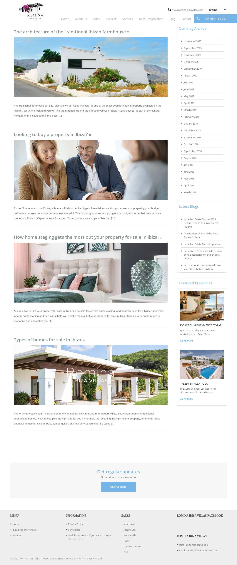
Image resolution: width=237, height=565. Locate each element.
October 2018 (191, 144)
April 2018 (189, 185)
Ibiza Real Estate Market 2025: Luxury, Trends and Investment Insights (201, 223)
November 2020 (192, 55)
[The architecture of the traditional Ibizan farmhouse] (91, 67)
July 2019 (188, 82)
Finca (126, 541)
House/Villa (129, 535)
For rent (111, 19)
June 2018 (189, 171)
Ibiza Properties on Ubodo (193, 544)
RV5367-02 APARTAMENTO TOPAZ (200, 325)
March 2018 (190, 192)
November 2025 (192, 41)
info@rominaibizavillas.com (187, 9)
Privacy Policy (75, 524)
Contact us (74, 529)
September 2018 (193, 151)
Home (65, 19)
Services (127, 19)
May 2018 (189, 178)
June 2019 (189, 89)
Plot (125, 552)
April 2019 (189, 103)
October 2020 (191, 61)
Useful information (151, 19)
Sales (96, 19)
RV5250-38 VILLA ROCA (194, 383)
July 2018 (188, 164)
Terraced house (132, 546)
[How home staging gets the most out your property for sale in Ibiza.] (91, 272)
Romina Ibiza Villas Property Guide (198, 550)
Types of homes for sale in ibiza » (49, 340)
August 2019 (190, 75)
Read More (204, 334)
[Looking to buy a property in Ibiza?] (91, 169)
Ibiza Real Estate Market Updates (202, 244)
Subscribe (118, 487)
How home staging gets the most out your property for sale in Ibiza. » (88, 237)
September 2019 (193, 68)
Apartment (129, 524)
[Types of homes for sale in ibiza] (91, 374)
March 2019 (190, 110)
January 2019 (191, 123)
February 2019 (191, 116)
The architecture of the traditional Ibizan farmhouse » (71, 32)
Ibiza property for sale (24, 529)
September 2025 (193, 48)
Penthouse (129, 529)
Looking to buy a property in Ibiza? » (52, 134)
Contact (186, 19)
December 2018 (192, 130)
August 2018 (190, 158)
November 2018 (192, 137)
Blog (172, 19)
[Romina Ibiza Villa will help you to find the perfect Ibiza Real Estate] (30, 11)
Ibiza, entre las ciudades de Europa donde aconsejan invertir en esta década (203, 254)
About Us (81, 19)
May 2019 (189, 96)
